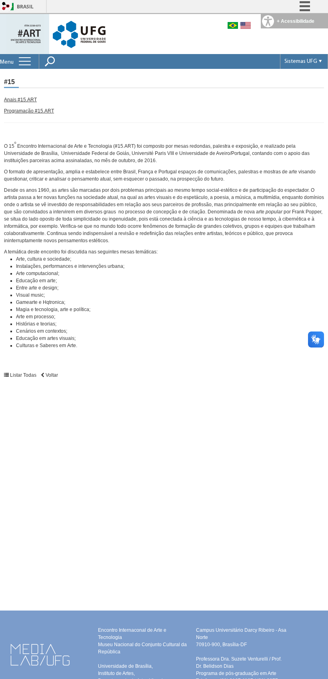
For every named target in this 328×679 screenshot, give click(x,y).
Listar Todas (23, 375)
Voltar (51, 375)
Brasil (25, 6)
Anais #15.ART (20, 99)
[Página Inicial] (25, 33)
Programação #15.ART (29, 111)
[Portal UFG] (79, 33)
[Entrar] (6, 6)
